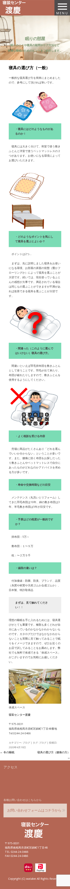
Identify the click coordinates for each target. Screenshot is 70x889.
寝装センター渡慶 (20, 714)
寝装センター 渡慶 (35, 827)
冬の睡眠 (7, 752)
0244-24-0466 (19, 852)
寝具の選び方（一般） (29, 67)
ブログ (26, 742)
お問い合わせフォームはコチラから (34, 810)
